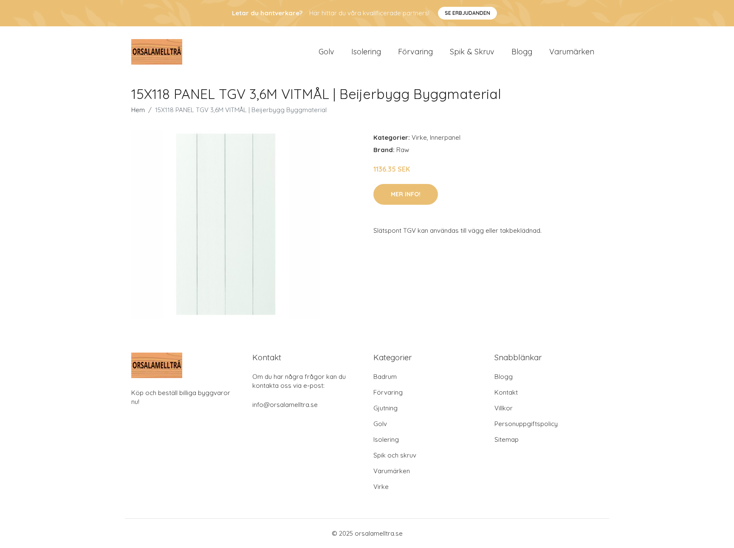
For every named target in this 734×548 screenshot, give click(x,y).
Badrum (385, 377)
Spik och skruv (394, 455)
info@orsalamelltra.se (285, 405)
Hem (138, 110)
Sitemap (506, 439)
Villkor (503, 408)
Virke (419, 137)
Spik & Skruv (472, 51)
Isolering (366, 51)
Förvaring (415, 51)
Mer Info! (406, 194)
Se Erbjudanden (467, 13)
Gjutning (385, 408)
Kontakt (506, 392)
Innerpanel (445, 137)
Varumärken (571, 51)
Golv (326, 51)
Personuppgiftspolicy (526, 424)
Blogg (521, 51)
